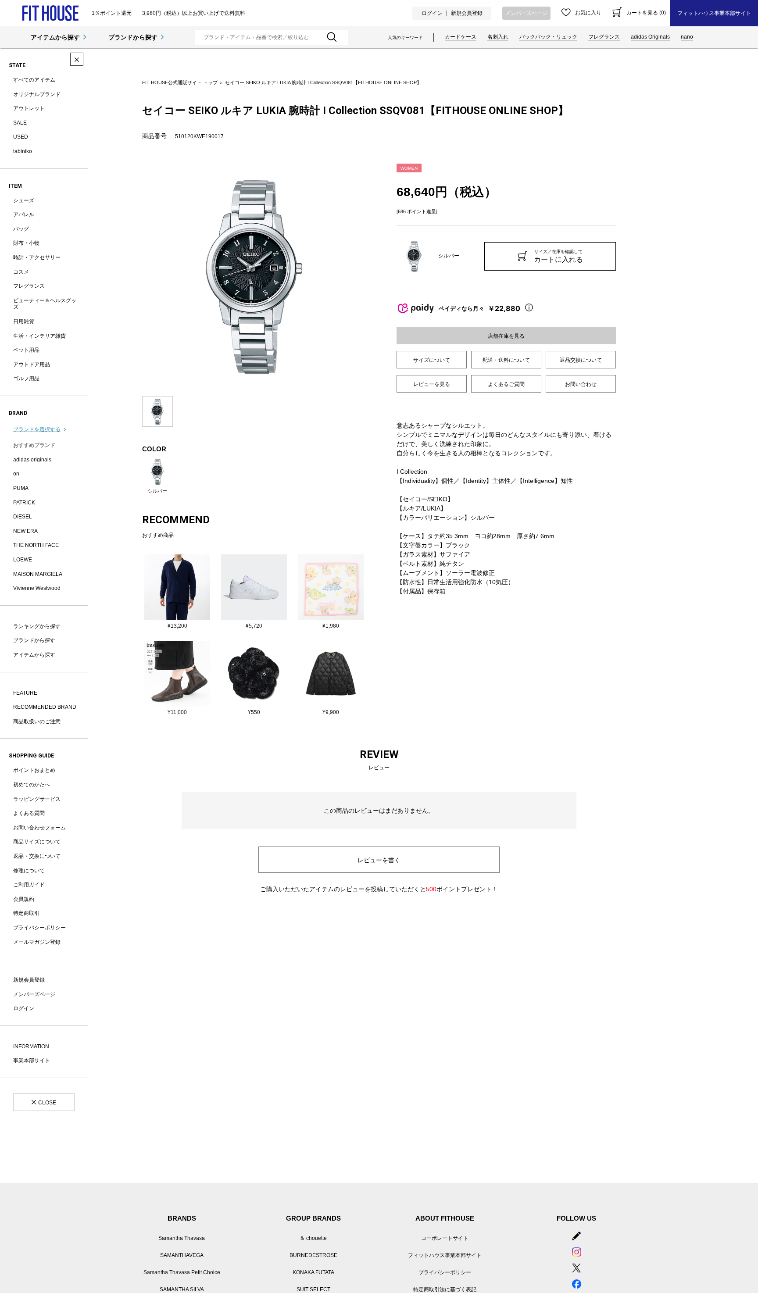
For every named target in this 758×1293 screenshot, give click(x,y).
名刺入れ (497, 37)
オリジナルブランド (37, 94)
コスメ (21, 272)
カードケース (460, 37)
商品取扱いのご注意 (37, 721)
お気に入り (588, 13)
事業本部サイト (31, 1060)
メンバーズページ (526, 13)
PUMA (21, 488)
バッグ (21, 229)
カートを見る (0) (646, 13)
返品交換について (581, 360)
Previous (135, 275)
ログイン (432, 13)
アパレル (23, 214)
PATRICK (24, 503)
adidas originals (32, 460)
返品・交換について (37, 856)
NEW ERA (25, 531)
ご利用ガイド (29, 885)
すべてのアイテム (34, 80)
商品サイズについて (37, 842)
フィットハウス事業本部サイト (714, 13)
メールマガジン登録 (37, 942)
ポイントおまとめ (34, 770)
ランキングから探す (37, 626)
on (16, 474)
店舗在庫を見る (506, 336)
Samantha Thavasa (181, 1238)
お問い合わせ (581, 384)
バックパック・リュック (548, 37)
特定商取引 (26, 913)
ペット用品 (26, 350)
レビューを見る (431, 384)
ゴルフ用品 (26, 378)
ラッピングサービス (37, 799)
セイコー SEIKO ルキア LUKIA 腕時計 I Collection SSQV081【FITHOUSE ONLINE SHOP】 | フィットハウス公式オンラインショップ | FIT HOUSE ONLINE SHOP (50, 13)
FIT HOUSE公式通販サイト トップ (180, 82)
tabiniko (22, 151)
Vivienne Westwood (37, 588)
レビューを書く (379, 860)
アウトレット (29, 108)
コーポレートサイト (444, 1238)
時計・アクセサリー (37, 257)
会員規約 (23, 899)
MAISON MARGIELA (37, 574)
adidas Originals (650, 37)
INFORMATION (31, 1046)
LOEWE (22, 560)
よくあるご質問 (506, 384)
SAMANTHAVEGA (182, 1255)
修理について (29, 871)
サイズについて (431, 360)
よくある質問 (29, 813)
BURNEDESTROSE (313, 1255)
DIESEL (22, 517)
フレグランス (604, 37)
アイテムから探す (55, 37)
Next (372, 275)
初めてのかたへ (31, 785)
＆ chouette (313, 1238)
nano (687, 37)
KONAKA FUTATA (313, 1272)
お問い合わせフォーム (39, 828)
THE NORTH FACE (36, 545)
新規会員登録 (467, 13)
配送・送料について (506, 360)
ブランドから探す (132, 37)
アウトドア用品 (31, 364)
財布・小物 (26, 243)
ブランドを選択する (37, 429)
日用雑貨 (23, 321)
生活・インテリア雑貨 (39, 336)
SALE (20, 123)
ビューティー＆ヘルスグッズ (44, 304)
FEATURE (25, 693)
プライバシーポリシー (39, 928)
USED (20, 137)
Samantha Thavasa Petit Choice (181, 1272)
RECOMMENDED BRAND (44, 707)
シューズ (23, 200)
